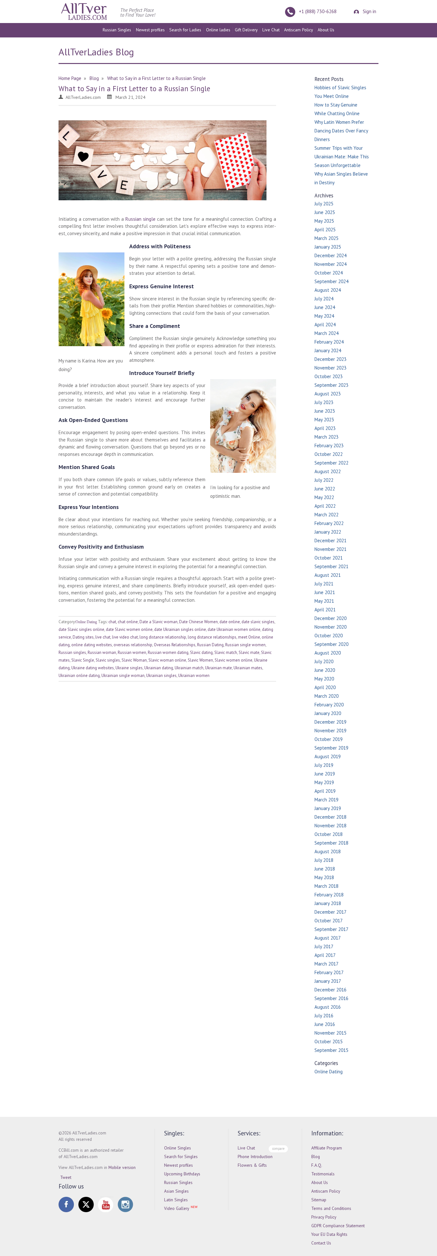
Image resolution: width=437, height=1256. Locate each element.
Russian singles (72, 652)
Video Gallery (176, 1208)
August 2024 (327, 290)
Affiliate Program (326, 1148)
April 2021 (325, 610)
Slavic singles (108, 660)
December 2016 (330, 990)
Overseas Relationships (174, 645)
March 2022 (326, 515)
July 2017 (323, 946)
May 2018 (324, 877)
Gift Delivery (246, 30)
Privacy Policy (323, 1217)
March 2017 (326, 964)
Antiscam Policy (298, 30)
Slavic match (225, 652)
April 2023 (325, 428)
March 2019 (326, 800)
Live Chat (271, 30)
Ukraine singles (129, 668)
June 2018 (324, 869)
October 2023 (328, 376)
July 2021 (323, 584)
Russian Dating (210, 645)
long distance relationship (162, 637)
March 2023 (326, 437)
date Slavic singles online (81, 629)
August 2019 (327, 756)
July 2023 (323, 402)
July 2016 (323, 1016)
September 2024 (331, 281)
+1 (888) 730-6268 (318, 11)
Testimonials (323, 1174)
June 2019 (324, 774)
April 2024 (325, 325)
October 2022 (328, 454)
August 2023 (327, 394)
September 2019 (331, 748)
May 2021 (324, 601)
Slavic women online (233, 660)
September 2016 (331, 998)
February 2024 (329, 342)
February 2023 (329, 445)
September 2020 (331, 644)
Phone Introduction (255, 1156)
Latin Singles (176, 1200)
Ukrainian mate (218, 668)
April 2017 (325, 955)
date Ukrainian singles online (180, 629)
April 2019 (325, 791)
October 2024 (328, 273)
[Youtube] (105, 1204)
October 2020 (328, 635)
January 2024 (327, 350)
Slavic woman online (167, 660)
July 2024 (323, 299)
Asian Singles (176, 1191)
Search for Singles (181, 1156)
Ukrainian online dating (79, 675)
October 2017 (328, 921)
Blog (315, 1156)
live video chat (125, 637)
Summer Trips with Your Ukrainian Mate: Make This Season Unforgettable (341, 156)
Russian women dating (168, 652)
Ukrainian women (194, 675)
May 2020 (324, 679)
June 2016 (324, 1024)
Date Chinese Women (198, 621)
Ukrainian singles (161, 675)
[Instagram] (125, 1204)
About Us (326, 30)
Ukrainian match (189, 668)
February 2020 (329, 705)
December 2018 (330, 817)
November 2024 (330, 264)
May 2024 (324, 316)
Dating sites (83, 637)
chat (112, 621)
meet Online (249, 637)
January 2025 (327, 247)
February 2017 (329, 972)
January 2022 (327, 532)
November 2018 (330, 826)
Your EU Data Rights (329, 1234)
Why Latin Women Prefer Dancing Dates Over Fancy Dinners (341, 130)
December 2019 (330, 722)
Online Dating (86, 622)
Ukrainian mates (248, 668)
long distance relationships (212, 637)
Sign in (369, 11)
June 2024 (324, 307)
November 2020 (330, 627)
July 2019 (323, 765)
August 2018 (327, 851)
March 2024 (326, 333)
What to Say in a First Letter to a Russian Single (134, 88)
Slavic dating (201, 652)
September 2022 (331, 463)
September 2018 (331, 843)
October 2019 (328, 739)
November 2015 (330, 1033)
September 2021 (331, 566)
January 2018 (327, 903)
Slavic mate (249, 652)
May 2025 (324, 221)
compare (278, 1148)
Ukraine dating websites (92, 668)
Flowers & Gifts (252, 1165)
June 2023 (324, 411)
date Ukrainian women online (234, 629)
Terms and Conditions (331, 1208)
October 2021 (328, 558)
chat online (128, 621)
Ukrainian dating (158, 668)
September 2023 (331, 385)
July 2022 (323, 480)
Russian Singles (117, 30)
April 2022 (325, 506)
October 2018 (328, 834)
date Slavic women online (129, 629)
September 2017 (331, 929)
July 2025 (323, 204)
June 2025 (324, 212)
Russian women (132, 652)
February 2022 (329, 523)
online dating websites (91, 645)
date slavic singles (258, 621)
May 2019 (324, 782)
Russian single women (245, 645)
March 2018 (326, 886)
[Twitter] (86, 1204)
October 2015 (328, 1041)
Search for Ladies (185, 30)
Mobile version (122, 1167)
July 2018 (323, 860)
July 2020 (323, 661)
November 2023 (330, 368)
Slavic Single (82, 660)
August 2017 (327, 938)
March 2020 (326, 696)
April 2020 (325, 687)
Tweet (65, 1177)
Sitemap (318, 1200)
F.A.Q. (316, 1165)
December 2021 (330, 540)
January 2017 (327, 981)
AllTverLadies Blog (96, 51)
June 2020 (324, 670)
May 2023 (324, 420)
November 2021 (330, 549)
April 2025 (325, 230)
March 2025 (326, 238)
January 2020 (327, 713)
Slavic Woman (134, 660)
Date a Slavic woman (158, 621)
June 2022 (324, 489)
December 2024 (330, 255)
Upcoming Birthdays (182, 1174)
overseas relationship (133, 645)
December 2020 (330, 618)
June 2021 (324, 592)
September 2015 (331, 1050)
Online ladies (218, 30)
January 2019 (327, 808)
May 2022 (324, 497)
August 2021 (327, 575)
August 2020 (327, 653)
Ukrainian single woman (123, 675)
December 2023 (330, 359)
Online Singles (177, 1148)
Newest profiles (150, 30)
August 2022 (327, 471)
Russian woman (102, 652)
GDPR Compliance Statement (338, 1225)
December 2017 (330, 912)
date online (229, 621)
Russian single (140, 219)
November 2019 (330, 730)
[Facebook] (66, 1204)
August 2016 (327, 1007)
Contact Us (321, 1243)
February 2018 (329, 895)
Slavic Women (200, 660)
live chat (102, 637)
